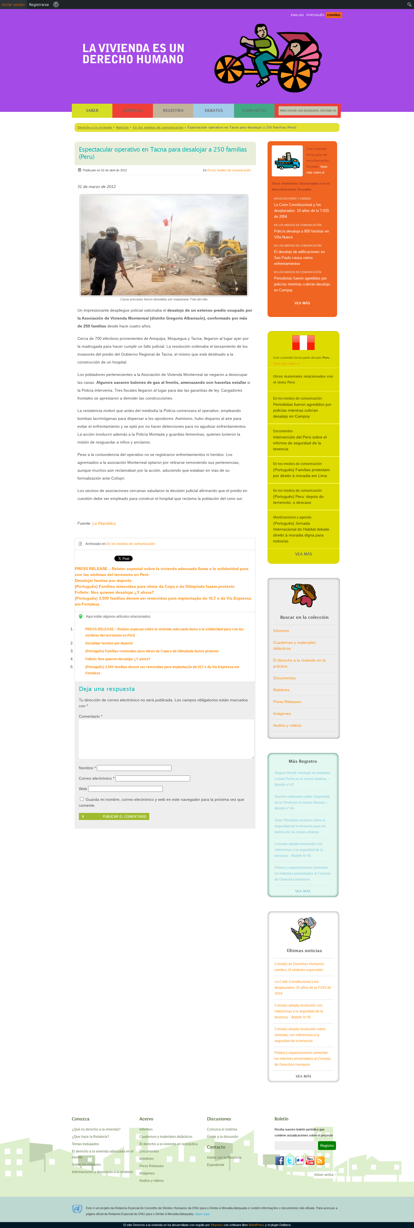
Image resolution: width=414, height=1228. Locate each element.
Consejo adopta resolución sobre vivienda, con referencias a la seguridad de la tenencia (300, 1035)
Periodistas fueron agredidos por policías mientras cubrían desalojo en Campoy (302, 284)
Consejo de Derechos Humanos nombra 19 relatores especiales (299, 967)
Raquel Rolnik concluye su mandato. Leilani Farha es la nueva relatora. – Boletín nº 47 (303, 779)
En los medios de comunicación (229, 170)
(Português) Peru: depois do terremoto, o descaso (298, 499)
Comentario (90, 716)
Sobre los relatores (86, 1165)
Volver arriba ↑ (325, 1175)
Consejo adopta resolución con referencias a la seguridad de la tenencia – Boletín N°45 (299, 850)
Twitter (289, 1160)
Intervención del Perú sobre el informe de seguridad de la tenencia (300, 443)
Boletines (281, 690)
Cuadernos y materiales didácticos (294, 645)
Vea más (302, 303)
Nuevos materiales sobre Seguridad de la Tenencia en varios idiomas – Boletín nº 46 (302, 802)
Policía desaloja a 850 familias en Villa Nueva (301, 234)
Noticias (133, 111)
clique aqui (202, 1214)
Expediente (215, 1165)
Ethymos (217, 1225)
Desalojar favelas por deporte (103, 580)
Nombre (87, 768)
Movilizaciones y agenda (292, 198)
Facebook (279, 1160)
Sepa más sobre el (286, 363)
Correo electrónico (96, 778)
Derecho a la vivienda (133, 51)
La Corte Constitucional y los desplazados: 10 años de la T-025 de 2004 (301, 211)
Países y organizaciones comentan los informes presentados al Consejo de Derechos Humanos (303, 873)
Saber (92, 111)
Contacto (254, 111)
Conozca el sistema (222, 1129)
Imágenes (282, 713)
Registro (173, 111)
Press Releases (287, 701)
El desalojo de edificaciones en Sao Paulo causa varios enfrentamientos (299, 258)
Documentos (283, 431)
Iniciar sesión (13, 4)
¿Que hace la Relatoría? (90, 1137)
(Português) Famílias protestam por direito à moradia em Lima (301, 472)
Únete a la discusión (222, 1137)
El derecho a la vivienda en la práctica (299, 663)
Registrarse (39, 4)
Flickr (299, 1160)
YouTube (310, 1160)
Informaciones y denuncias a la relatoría (102, 1172)
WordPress (257, 1225)
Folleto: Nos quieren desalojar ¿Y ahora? (114, 592)
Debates (214, 111)
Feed (320, 1160)
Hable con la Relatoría (224, 1158)
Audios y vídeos (287, 725)
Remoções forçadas (287, 160)
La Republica (104, 523)
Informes (281, 630)
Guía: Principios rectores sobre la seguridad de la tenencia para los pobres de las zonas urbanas (300, 826)
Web (83, 788)
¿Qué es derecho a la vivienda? (96, 1129)
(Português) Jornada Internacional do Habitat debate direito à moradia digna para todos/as (301, 532)
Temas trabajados (85, 1144)
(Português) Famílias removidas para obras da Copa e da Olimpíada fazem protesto (155, 586)
